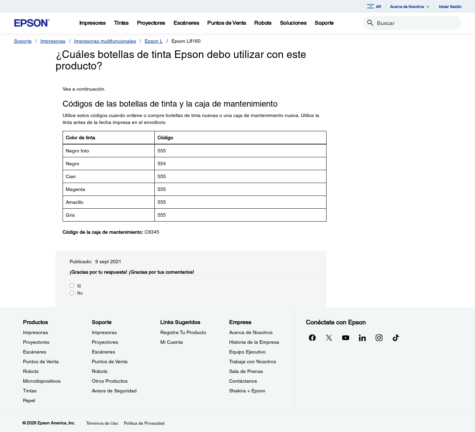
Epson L (154, 41)
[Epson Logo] (32, 23)
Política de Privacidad (144, 423)
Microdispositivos (42, 381)
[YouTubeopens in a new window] (345, 337)
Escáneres (34, 352)
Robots (31, 371)
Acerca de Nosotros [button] (407, 6)
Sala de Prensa (246, 371)
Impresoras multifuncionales (105, 41)
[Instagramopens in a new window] (379, 337)
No (80, 293)
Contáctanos (243, 381)
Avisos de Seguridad (114, 390)
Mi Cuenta (171, 342)
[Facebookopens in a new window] (312, 337)
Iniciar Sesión (450, 6)
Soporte (23, 41)
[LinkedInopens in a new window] (362, 337)
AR (378, 6)
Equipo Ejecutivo (247, 352)
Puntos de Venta (41, 361)
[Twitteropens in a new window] (329, 337)
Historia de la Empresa (254, 342)
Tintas (30, 390)
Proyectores (36, 342)
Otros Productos (110, 381)
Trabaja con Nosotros (252, 361)
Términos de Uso (102, 423)
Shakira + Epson (247, 390)
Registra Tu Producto (183, 332)
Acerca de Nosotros (251, 332)
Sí (79, 286)
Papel (29, 400)
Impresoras (52, 41)
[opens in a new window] (395, 337)
